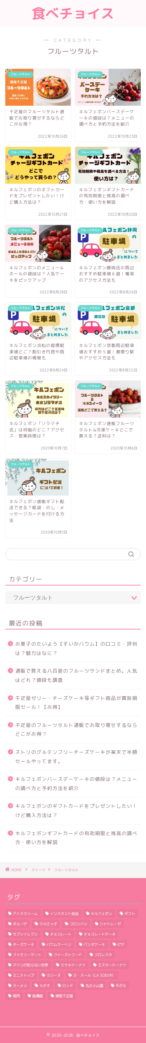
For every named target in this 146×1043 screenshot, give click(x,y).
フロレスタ (103, 954)
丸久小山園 (94, 985)
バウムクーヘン (58, 944)
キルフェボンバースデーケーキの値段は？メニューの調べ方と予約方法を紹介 (76, 783)
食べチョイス (73, 13)
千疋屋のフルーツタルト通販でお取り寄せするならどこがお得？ (76, 730)
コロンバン (78, 923)
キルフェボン (101, 913)
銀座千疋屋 (64, 995)
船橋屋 (37, 995)
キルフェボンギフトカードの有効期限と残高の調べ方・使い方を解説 (76, 838)
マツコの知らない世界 (30, 964)
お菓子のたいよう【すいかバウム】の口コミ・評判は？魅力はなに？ (76, 648)
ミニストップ (23, 975)
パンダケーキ (94, 944)
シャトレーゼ (110, 923)
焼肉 (16, 995)
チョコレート (60, 934)
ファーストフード (68, 954)
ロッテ (67, 985)
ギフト (129, 913)
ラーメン (20, 985)
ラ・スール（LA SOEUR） (94, 975)
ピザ (120, 944)
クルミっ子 (48, 923)
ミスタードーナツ (112, 964)
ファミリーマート (27, 954)
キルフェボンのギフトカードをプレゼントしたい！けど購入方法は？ (76, 810)
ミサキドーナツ (73, 964)
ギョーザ (20, 923)
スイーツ (38, 869)
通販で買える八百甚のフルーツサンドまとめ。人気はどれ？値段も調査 (76, 675)
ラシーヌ (53, 975)
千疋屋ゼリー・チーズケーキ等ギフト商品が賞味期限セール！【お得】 (76, 703)
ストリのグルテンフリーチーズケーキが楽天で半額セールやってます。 (76, 757)
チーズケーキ (23, 944)
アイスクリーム (25, 913)
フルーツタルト (66, 869)
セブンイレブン (25, 934)
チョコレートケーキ (100, 934)
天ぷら (121, 985)
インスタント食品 (64, 913)
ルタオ (44, 985)
